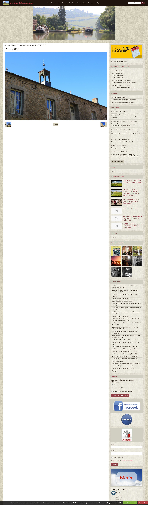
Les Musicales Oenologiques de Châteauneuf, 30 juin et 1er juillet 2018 (126, 286)
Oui (114, 384)
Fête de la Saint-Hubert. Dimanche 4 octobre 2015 (126, 343)
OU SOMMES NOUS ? (118, 75)
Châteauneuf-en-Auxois (130, 209)
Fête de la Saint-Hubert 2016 (120, 316)
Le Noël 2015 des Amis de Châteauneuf (123, 340)
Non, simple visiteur (119, 388)
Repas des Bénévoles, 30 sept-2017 (122, 301)
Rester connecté (118, 458)
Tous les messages (118, 161)
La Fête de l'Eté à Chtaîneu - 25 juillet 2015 (125, 356)
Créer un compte (115, 460)
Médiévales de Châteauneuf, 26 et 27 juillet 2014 (126, 363)
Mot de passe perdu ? (126, 460)
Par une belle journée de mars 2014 (27, 45)
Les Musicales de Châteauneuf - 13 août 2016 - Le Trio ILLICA (127, 323)
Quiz (73, 3)
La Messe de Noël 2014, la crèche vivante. (124, 358)
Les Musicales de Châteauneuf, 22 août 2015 (125, 349)
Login (113, 444)
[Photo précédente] (8, 124)
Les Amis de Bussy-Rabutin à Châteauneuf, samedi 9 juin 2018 (125, 291)
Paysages (114, 371)
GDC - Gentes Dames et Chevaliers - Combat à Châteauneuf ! (130, 201)
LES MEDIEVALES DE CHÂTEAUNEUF (123, 87)
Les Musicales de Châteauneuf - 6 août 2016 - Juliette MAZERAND (125, 328)
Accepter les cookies (130, 503)
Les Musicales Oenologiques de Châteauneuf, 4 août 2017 (126, 313)
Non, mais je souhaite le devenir (123, 391)
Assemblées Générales (119, 97)
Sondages (98, 3)
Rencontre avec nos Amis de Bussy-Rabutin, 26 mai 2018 (126, 295)
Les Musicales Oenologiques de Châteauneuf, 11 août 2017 (126, 308)
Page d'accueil (52, 3)
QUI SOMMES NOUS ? (118, 73)
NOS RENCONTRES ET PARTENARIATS (124, 83)
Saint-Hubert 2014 (117, 361)
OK (143, 3)
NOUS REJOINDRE (117, 70)
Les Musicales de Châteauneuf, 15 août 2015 (125, 351)
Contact (90, 3)
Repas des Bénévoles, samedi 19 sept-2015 (124, 346)
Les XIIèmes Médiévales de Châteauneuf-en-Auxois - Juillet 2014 (132, 218)
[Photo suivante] (103, 124)
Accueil (8, 45)
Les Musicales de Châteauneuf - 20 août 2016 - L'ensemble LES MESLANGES (126, 319)
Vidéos (79, 3)
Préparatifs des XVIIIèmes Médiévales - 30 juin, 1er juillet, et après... (126, 336)
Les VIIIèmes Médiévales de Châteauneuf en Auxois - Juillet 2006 (132, 225)
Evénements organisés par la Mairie (123, 102)
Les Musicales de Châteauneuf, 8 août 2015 (125, 354)
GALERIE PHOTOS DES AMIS (121, 85)
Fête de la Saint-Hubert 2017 (120, 298)
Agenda (68, 3)
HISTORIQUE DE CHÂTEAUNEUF (122, 80)
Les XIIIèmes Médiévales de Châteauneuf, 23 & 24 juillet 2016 (126, 332)
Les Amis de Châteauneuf (21, 3)
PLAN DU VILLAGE (118, 78)
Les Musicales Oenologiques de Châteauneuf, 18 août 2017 (126, 304)
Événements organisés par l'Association (124, 99)
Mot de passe (115, 451)
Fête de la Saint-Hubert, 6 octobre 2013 (124, 368)
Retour (56, 124)
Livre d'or (61, 3)
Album (84, 3)
